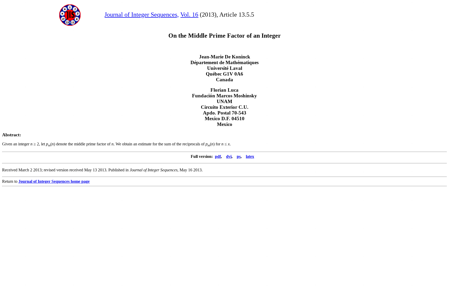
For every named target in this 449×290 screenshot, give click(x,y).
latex (250, 156)
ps (239, 156)
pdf (218, 156)
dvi (229, 156)
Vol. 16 (189, 14)
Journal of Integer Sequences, (141, 14)
